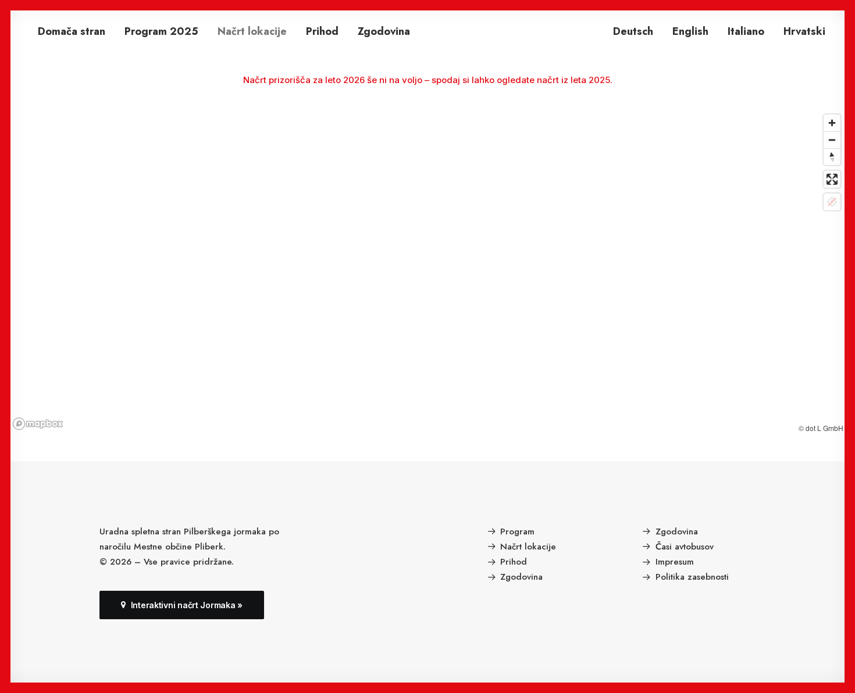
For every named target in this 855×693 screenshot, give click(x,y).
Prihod (322, 31)
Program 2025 (161, 31)
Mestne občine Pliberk (178, 546)
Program (517, 531)
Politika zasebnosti (692, 576)
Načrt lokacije (252, 31)
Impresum (675, 561)
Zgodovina (384, 31)
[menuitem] (71, 31)
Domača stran (71, 31)
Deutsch (633, 31)
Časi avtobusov (685, 546)
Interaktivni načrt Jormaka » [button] (187, 605)
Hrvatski (804, 31)
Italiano (746, 31)
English (690, 31)
